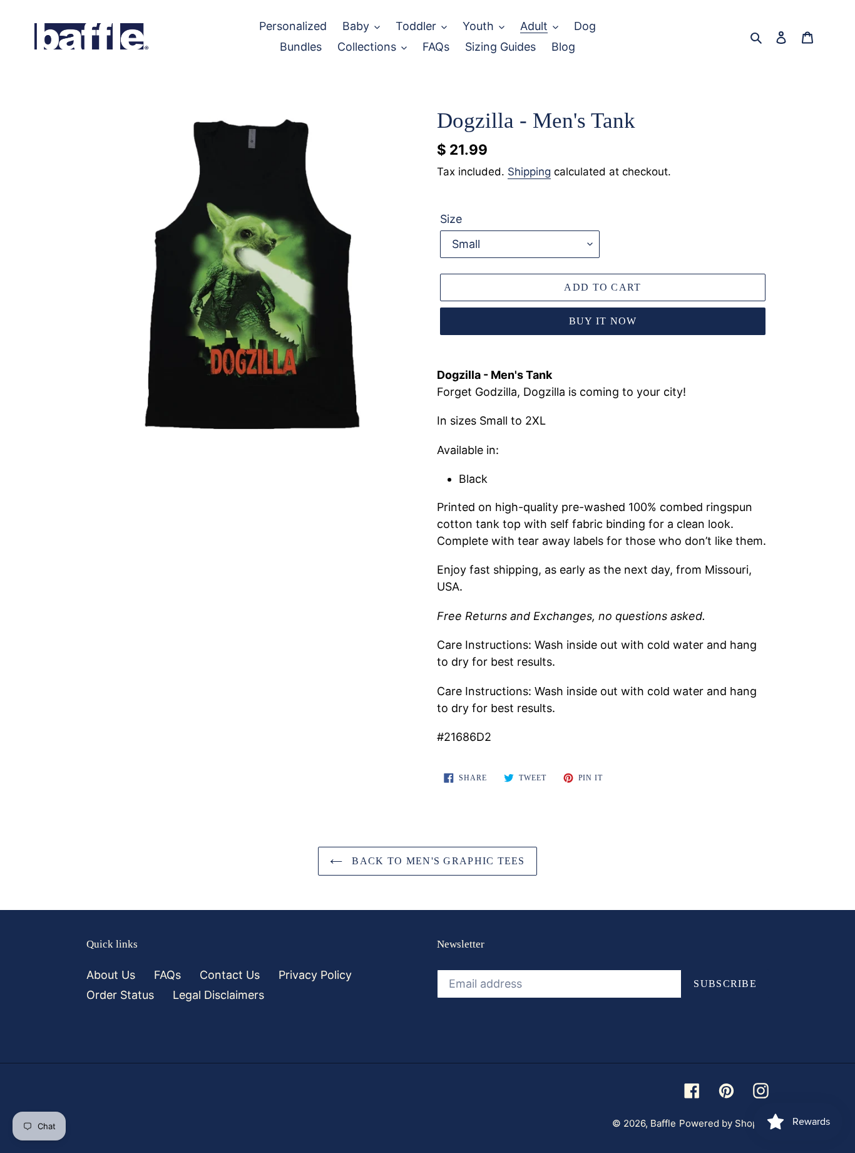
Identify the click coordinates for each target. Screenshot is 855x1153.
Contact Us (230, 974)
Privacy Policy (315, 974)
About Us (110, 974)
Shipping (529, 171)
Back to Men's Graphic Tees (437, 861)
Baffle (663, 1123)
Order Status (120, 994)
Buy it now (603, 321)
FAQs (167, 974)
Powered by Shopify (724, 1123)
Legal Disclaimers (218, 994)
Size (451, 218)
